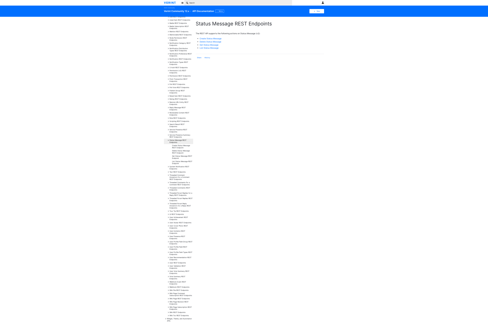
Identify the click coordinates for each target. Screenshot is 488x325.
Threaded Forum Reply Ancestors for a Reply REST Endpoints (180, 205)
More (221, 11)
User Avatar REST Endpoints (180, 222)
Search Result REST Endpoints (177, 125)
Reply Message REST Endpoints (178, 108)
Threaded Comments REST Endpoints (180, 189)
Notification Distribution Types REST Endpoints (179, 49)
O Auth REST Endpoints (179, 67)
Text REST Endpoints (178, 172)
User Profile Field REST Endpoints (178, 248)
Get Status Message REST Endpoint (182, 157)
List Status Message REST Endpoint (182, 162)
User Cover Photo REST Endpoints (179, 227)
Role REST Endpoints (178, 118)
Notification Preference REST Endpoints (181, 55)
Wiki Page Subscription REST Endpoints (181, 308)
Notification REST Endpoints (180, 59)
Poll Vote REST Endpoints (179, 87)
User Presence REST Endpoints (177, 237)
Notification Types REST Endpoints (179, 63)
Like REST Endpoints (177, 17)
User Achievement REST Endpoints (179, 218)
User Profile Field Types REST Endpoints (181, 253)
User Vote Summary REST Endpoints (179, 272)
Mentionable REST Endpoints (181, 35)
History (207, 58)
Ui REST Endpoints (177, 214)
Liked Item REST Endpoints (180, 20)
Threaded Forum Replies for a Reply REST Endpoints (181, 194)
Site (182, 3)
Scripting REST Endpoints (179, 121)
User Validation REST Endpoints (178, 267)
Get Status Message (209, 45)
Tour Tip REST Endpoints (179, 211)
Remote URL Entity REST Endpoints (179, 103)
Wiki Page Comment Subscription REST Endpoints (181, 294)
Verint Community (169, 8)
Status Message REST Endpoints (178, 141)
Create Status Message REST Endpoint (181, 147)
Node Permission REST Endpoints (178, 39)
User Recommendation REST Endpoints (180, 258)
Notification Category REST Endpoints (180, 44)
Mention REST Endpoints (179, 31)
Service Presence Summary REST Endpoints (180, 136)
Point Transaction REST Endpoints (178, 80)
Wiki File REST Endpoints (179, 290)
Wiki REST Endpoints (178, 312)
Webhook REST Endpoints (179, 287)
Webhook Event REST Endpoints (178, 283)
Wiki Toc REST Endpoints (179, 315)
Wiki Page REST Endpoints (180, 298)
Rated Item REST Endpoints (180, 96)
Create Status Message (211, 38)
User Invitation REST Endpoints (177, 232)
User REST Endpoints (178, 263)
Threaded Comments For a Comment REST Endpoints (180, 183)
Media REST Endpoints (178, 23)
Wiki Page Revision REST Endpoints (179, 303)
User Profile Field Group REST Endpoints (181, 243)
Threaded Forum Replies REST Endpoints (181, 199)
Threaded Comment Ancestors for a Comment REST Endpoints (179, 177)
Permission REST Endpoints (180, 76)
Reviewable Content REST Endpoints (179, 114)
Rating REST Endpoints (178, 99)
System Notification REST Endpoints (179, 167)
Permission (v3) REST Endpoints (178, 71)
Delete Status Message (210, 42)
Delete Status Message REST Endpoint (181, 152)
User (323, 2)
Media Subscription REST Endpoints (179, 27)
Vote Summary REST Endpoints (177, 277)
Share (199, 58)
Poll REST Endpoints (177, 84)
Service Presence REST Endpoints (178, 130)
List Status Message (209, 48)
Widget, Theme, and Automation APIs (179, 320)
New (318, 11)
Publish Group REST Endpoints (177, 91)
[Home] (172, 3)
